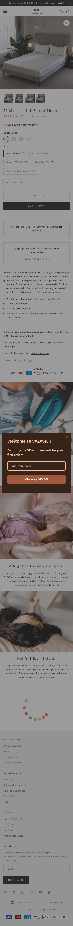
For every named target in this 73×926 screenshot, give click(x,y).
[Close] (67, 437)
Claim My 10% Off (36, 479)
